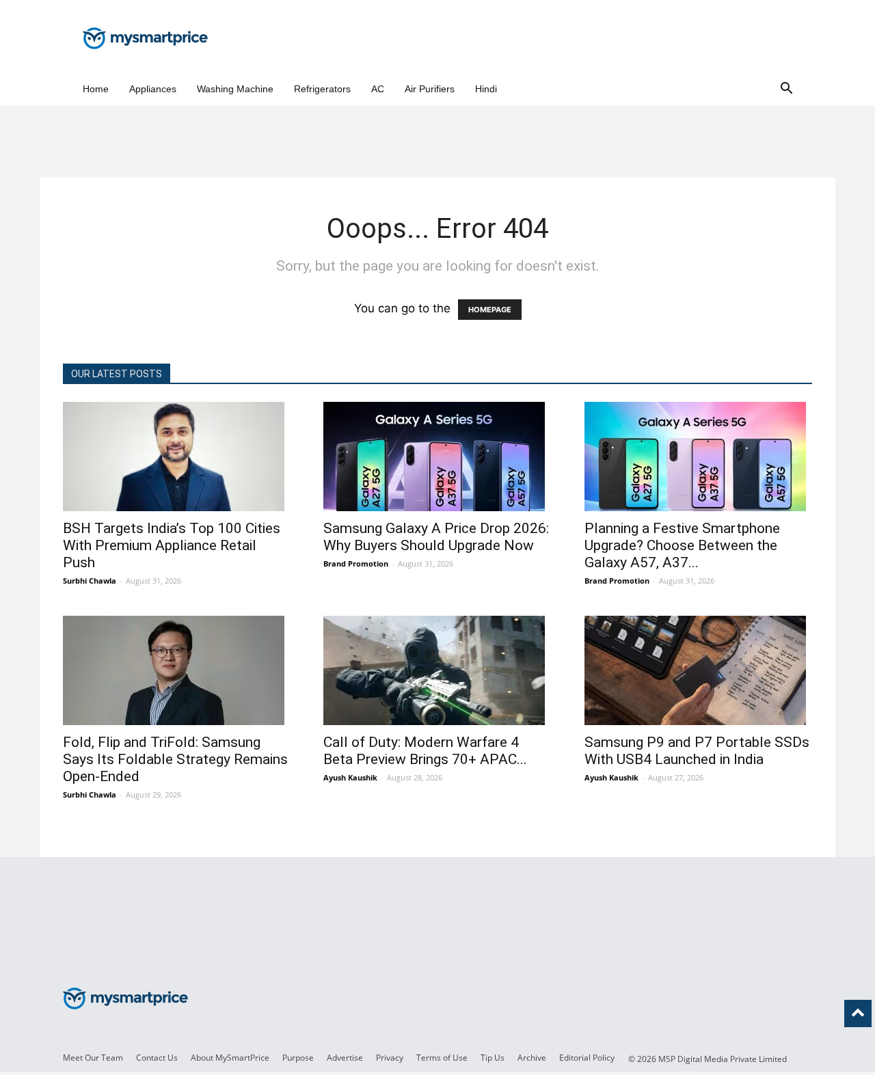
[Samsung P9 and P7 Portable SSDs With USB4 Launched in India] (698, 670)
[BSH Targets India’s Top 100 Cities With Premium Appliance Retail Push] (177, 456)
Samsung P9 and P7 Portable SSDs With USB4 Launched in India (696, 750)
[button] (786, 89)
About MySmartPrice (230, 1057)
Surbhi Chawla (89, 580)
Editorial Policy (587, 1057)
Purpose (298, 1057)
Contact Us (157, 1057)
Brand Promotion (355, 563)
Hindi (486, 88)
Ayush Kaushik (350, 777)
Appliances (152, 88)
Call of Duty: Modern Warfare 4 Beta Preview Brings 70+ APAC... (425, 750)
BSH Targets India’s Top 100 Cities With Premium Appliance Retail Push (171, 545)
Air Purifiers (430, 88)
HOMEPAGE (489, 309)
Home (96, 88)
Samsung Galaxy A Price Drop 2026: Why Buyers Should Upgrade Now (436, 537)
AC (377, 88)
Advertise (345, 1057)
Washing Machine (235, 88)
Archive (531, 1057)
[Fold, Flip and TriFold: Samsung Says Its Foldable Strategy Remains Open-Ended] (177, 670)
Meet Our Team (93, 1057)
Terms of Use (442, 1057)
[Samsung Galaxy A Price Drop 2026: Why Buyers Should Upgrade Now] (437, 456)
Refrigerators (322, 88)
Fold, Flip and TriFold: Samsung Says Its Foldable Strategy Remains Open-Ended (175, 759)
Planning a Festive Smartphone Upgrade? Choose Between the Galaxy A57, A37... (682, 545)
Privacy (389, 1057)
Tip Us (492, 1057)
